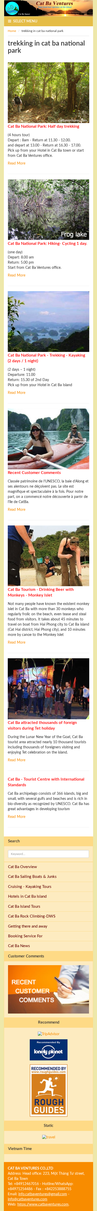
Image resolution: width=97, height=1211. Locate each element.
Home (12, 30)
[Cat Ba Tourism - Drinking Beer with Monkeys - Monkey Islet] (48, 556)
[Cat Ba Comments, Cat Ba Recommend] (48, 438)
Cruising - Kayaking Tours (29, 887)
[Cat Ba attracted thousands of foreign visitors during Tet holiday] (48, 688)
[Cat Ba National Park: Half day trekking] (48, 92)
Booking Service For (25, 936)
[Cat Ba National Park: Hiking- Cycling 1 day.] (48, 209)
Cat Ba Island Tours (24, 907)
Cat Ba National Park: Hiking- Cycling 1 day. (47, 243)
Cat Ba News (19, 946)
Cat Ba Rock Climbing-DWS (31, 916)
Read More (16, 163)
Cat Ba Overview (22, 867)
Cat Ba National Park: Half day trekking (43, 126)
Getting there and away (27, 926)
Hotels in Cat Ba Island (27, 896)
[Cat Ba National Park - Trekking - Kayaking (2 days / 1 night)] (48, 321)
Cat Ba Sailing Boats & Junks (32, 877)
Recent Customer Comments (34, 473)
